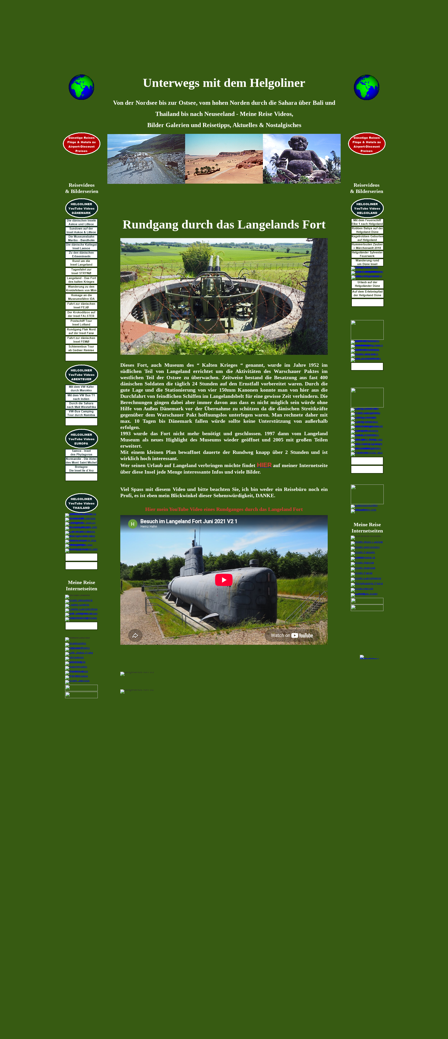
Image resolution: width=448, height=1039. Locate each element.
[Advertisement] (211, 36)
